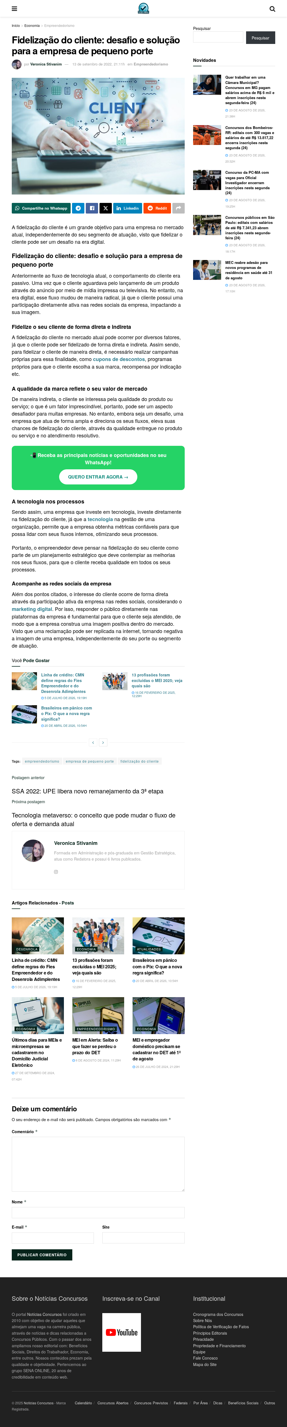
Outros (269, 1402)
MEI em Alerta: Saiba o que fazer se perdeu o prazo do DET (95, 1046)
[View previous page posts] (93, 742)
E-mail (19, 1227)
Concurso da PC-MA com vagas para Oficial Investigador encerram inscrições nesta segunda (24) (247, 182)
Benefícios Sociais (243, 1402)
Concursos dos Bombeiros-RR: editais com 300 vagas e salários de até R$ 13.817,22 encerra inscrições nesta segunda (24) (249, 138)
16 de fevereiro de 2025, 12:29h (153, 694)
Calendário (83, 1402)
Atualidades (149, 949)
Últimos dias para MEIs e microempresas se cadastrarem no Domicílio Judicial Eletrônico (37, 1052)
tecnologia (100, 519)
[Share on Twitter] (105, 208)
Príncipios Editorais (210, 1333)
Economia (32, 25)
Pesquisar (202, 28)
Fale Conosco (205, 1358)
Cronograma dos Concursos (218, 1314)
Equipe (199, 1352)
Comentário (25, 1131)
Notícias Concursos (44, 1314)
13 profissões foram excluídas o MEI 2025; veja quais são (157, 680)
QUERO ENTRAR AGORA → (98, 477)
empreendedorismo (42, 761)
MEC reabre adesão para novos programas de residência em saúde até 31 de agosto (248, 270)
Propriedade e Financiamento (219, 1345)
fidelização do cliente (140, 761)
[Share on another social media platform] (178, 208)
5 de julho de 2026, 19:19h (65, 697)
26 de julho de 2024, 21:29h (157, 1066)
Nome (19, 1202)
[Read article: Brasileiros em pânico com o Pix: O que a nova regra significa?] (24, 714)
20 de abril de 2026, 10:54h (65, 725)
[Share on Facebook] (92, 208)
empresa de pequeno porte (90, 761)
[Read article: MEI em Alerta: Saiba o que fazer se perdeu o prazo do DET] (98, 1015)
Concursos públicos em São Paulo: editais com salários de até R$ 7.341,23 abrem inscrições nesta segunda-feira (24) (250, 227)
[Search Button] (272, 8)
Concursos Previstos (151, 1402)
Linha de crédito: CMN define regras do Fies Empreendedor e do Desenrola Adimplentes (63, 683)
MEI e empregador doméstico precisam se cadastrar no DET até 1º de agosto (157, 1049)
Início (16, 25)
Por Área (200, 1402)
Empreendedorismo (59, 25)
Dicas (218, 1402)
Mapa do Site (205, 1364)
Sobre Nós (202, 1320)
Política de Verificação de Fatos (221, 1326)
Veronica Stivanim (46, 64)
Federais (181, 1402)
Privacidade (203, 1339)
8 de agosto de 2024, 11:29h (98, 1060)
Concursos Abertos (113, 1402)
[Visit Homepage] (143, 8)
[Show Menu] (14, 8)
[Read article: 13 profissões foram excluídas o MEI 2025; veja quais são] (115, 681)
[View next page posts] (103, 742)
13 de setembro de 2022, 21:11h (98, 64)
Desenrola (27, 949)
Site (106, 1227)
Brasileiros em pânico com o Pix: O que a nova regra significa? (66, 713)
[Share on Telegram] (78, 208)
